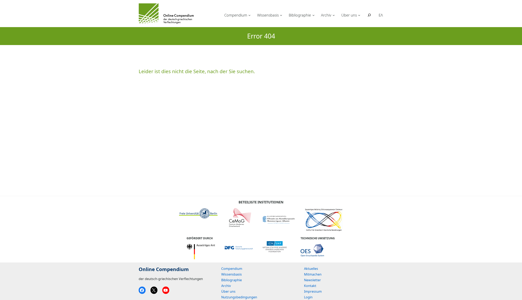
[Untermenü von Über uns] (359, 15)
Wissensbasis (268, 15)
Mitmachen (313, 274)
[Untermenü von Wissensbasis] (281, 15)
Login (308, 297)
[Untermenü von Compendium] (249, 15)
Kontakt (310, 285)
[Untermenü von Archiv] (334, 15)
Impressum (313, 291)
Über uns (349, 15)
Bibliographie (300, 15)
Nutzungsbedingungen (239, 297)
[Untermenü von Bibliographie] (313, 15)
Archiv (326, 15)
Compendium (235, 15)
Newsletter (312, 280)
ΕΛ (381, 15)
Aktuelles (311, 268)
